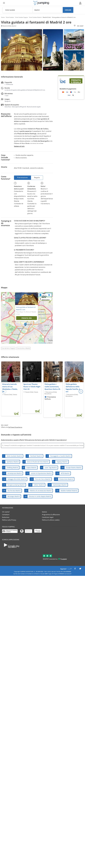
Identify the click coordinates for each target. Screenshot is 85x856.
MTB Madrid (65, 473)
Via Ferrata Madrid (14, 491)
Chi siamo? (6, 512)
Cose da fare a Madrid (23, 348)
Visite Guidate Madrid (14, 456)
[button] (81, 391)
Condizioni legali (47, 517)
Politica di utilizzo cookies (51, 520)
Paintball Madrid (36, 456)
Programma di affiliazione (51, 515)
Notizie (44, 512)
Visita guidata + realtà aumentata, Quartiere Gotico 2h (52, 386)
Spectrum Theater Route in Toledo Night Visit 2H (31, 386)
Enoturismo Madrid (66, 479)
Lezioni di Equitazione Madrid (41, 473)
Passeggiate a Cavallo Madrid (60, 456)
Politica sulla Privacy (9, 520)
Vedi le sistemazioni (45, 299)
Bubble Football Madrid (69, 491)
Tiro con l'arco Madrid (42, 479)
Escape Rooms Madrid (73, 467)
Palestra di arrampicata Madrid (41, 491)
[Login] (80, 3)
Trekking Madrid (12, 467)
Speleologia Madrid (60, 485)
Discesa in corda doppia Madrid (40, 496)
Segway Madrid (62, 462)
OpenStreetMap (42, 343)
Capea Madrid (31, 467)
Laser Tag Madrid (51, 467)
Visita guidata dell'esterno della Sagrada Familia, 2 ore (73, 387)
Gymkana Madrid (13, 462)
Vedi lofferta (44, 295)
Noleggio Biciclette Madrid (17, 479)
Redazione (5, 517)
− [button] (4, 298)
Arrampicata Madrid (15, 473)
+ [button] (4, 295)
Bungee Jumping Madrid (16, 485)
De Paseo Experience (15, 427)
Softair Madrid (39, 485)
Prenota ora (26, 318)
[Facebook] (75, 569)
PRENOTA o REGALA (76, 81)
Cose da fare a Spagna (8, 348)
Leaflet (35, 343)
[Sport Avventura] (41, 3)
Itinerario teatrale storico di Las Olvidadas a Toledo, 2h (10, 387)
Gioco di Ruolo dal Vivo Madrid (37, 462)
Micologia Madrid (14, 496)
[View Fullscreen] (3, 302)
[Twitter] (80, 569)
